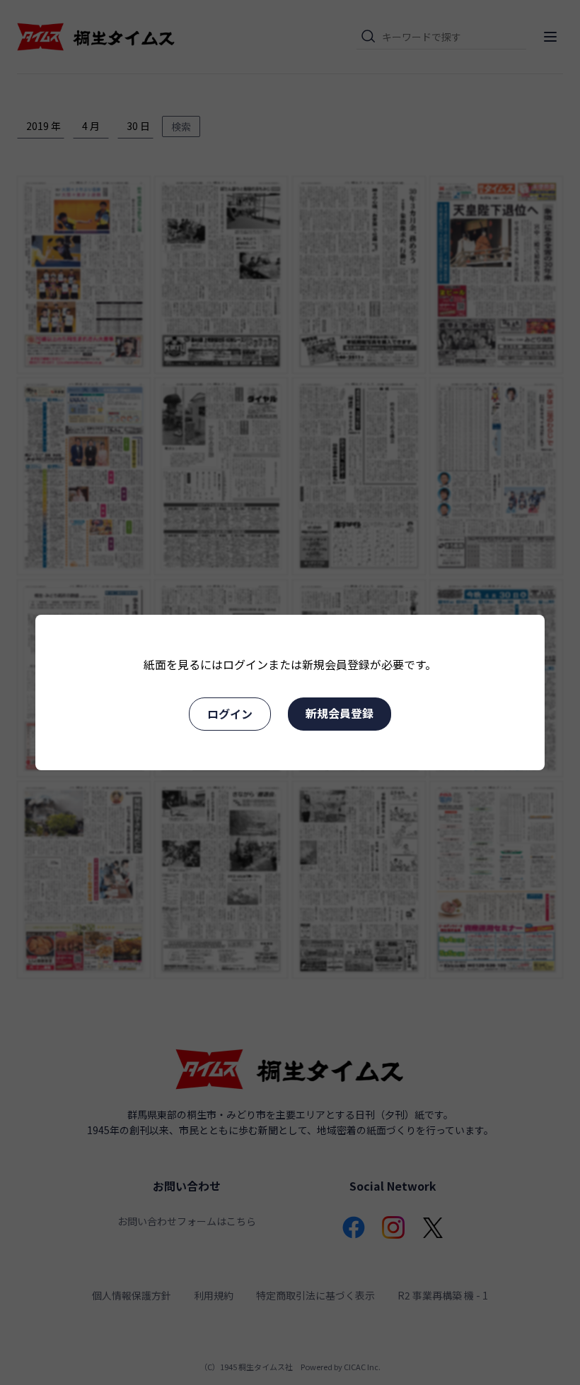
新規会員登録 (339, 713)
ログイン (230, 713)
